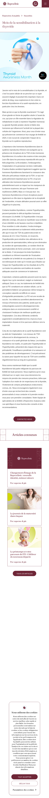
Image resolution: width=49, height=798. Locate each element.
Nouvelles (28, 16)
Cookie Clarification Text (22, 765)
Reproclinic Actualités (11, 16)
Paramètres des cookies (23, 790)
